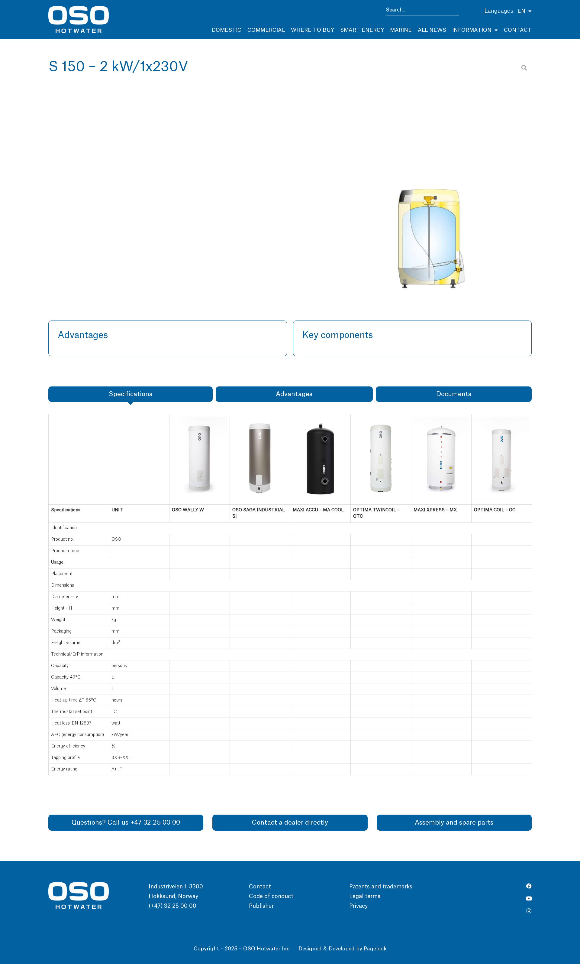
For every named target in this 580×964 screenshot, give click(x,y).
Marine (401, 30)
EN (521, 11)
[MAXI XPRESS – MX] (441, 499)
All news (432, 30)
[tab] (130, 394)
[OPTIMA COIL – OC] (501, 499)
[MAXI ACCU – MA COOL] (320, 499)
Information (471, 30)
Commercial (266, 30)
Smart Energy (362, 30)
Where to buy (312, 30)
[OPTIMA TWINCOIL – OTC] (380, 499)
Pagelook (375, 948)
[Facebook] (529, 886)
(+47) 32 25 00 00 (172, 906)
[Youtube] (529, 898)
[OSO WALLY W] (199, 499)
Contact (518, 30)
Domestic (226, 30)
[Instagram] (529, 911)
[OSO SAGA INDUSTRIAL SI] (260, 499)
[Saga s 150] (431, 178)
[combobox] (422, 11)
